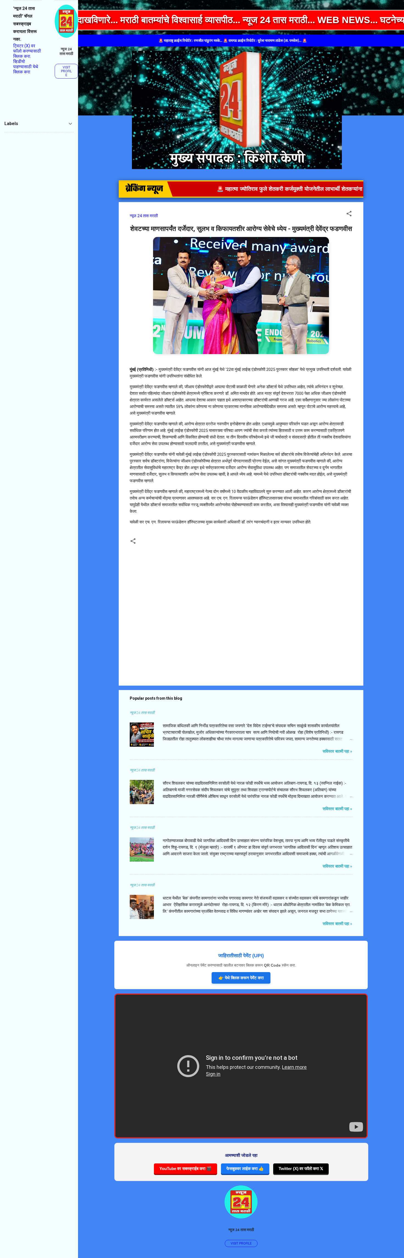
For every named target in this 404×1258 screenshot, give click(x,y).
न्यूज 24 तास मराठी (241, 1229)
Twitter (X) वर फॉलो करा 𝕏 (301, 1168)
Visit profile (241, 1243)
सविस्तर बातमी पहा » (337, 751)
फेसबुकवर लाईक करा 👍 (245, 1168)
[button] (349, 214)
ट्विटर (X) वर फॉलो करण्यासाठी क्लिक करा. (27, 51)
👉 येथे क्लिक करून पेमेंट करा (241, 977)
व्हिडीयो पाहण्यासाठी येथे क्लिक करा (25, 67)
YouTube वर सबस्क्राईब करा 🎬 (185, 1168)
